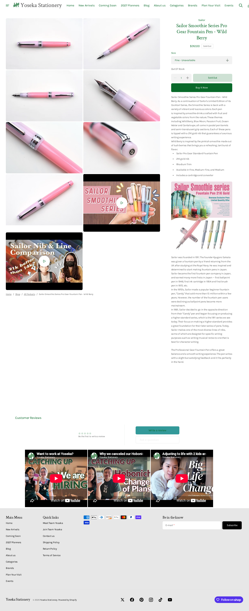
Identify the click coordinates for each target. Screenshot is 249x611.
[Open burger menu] (7, 5)
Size (173, 52)
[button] (241, 5)
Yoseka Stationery (48, 600)
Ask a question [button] (149, 439)
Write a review (157, 430)
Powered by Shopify (67, 600)
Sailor (201, 20)
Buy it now (202, 87)
